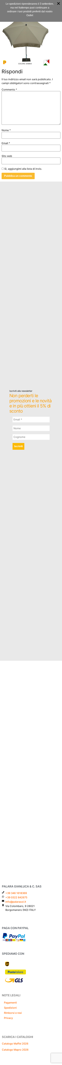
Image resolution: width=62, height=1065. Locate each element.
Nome (6, 130)
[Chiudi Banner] (58, 3)
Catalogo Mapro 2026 (15, 1049)
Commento (9, 89)
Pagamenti (10, 1002)
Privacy (8, 1018)
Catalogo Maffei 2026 (15, 1043)
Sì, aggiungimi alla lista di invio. (23, 168)
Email (6, 143)
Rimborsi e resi (13, 1012)
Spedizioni (10, 1007)
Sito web (7, 156)
